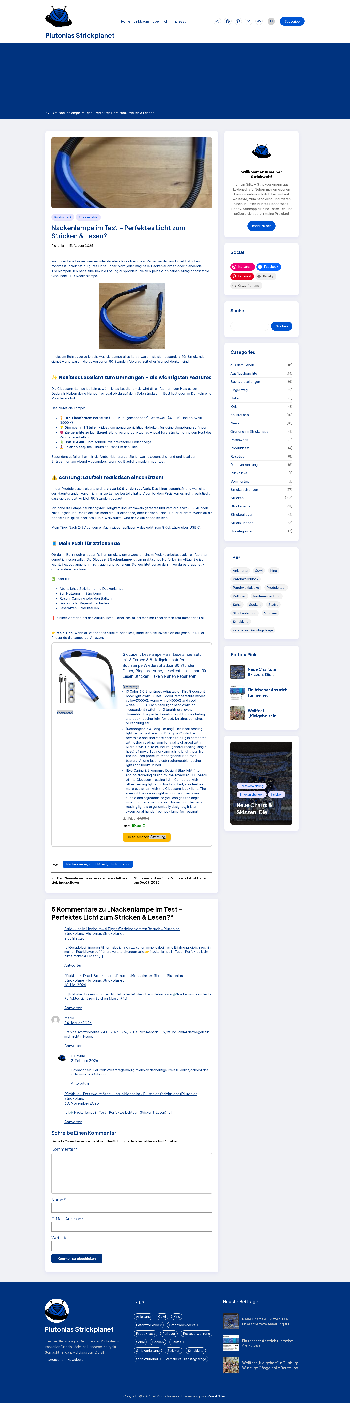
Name (58, 1199)
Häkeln (235, 398)
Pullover (239, 596)
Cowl (259, 571)
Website (59, 1237)
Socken (255, 605)
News (234, 423)
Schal (237, 605)
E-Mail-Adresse (67, 1218)
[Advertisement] (175, 77)
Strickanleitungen (244, 490)
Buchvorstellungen (245, 382)
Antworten (73, 965)
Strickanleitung (244, 613)
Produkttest (62, 217)
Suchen (282, 326)
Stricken (237, 498)
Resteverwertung (244, 465)
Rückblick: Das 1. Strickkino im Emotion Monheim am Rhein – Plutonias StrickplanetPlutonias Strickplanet (123, 977)
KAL (233, 407)
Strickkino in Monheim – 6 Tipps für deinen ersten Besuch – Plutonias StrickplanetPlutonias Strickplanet (122, 931)
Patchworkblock (245, 579)
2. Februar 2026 (84, 1060)
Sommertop (239, 481)
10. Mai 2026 (75, 984)
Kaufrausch (239, 415)
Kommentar (64, 1149)
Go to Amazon (138, 837)
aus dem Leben (242, 365)
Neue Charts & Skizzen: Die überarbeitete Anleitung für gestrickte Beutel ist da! (266, 1324)
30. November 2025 (81, 1103)
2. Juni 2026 (74, 938)
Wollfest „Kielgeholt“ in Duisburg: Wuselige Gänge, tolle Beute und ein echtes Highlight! (271, 1367)
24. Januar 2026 (78, 1022)
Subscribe (292, 21)
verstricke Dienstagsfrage (253, 630)
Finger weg (239, 390)
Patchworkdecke (246, 588)
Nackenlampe (76, 864)
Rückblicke (238, 473)
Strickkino (241, 622)
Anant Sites (217, 1396)
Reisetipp (237, 456)
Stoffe (273, 605)
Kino (273, 571)
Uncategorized (241, 531)
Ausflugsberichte (243, 373)
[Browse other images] (87, 681)
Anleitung (240, 571)
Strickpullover (241, 514)
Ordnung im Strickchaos (249, 431)
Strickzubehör (88, 217)
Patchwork (239, 440)
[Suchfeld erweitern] (271, 21)
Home (51, 112)
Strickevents (240, 506)
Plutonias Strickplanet (79, 35)
